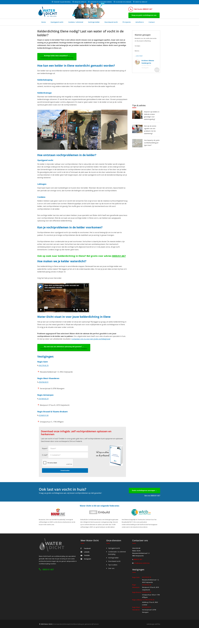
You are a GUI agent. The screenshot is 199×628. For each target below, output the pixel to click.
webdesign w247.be (153, 624)
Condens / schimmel (75, 22)
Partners (96, 624)
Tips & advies (112, 565)
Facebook (87, 548)
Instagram (87, 559)
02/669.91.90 (44, 415)
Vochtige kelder (94, 22)
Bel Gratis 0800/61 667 (143, 9)
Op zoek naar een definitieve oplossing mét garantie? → (63, 347)
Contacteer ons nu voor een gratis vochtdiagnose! (90, 339)
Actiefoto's (140, 22)
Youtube (87, 555)
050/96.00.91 (44, 382)
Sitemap (66, 624)
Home (43, 22)
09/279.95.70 (44, 365)
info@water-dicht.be (141, 563)
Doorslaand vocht (111, 22)
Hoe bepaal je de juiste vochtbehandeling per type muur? (152, 142)
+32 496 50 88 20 (148, 600)
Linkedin (86, 552)
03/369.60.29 (44, 399)
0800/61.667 (119, 255)
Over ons (111, 568)
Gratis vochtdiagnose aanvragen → (144, 490)
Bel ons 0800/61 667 (152, 495)
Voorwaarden (57, 624)
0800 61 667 (48, 569)
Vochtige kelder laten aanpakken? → (56, 56)
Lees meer (139, 56)
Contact (152, 22)
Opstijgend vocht (57, 22)
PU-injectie (127, 22)
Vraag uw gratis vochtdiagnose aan (144, 15)
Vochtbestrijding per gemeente (81, 624)
